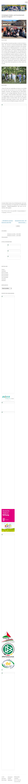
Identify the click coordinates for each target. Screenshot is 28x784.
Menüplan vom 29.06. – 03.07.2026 (14, 233)
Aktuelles (4, 212)
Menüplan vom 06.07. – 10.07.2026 (14, 235)
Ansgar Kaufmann (21, 210)
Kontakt (9, 778)
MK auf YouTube (5, 272)
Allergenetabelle (5, 237)
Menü (26, 2)
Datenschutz (10, 780)
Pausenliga (4, 278)
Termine (3, 269)
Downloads (4, 280)
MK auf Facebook (5, 275)
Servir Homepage (5, 277)
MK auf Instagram (5, 274)
